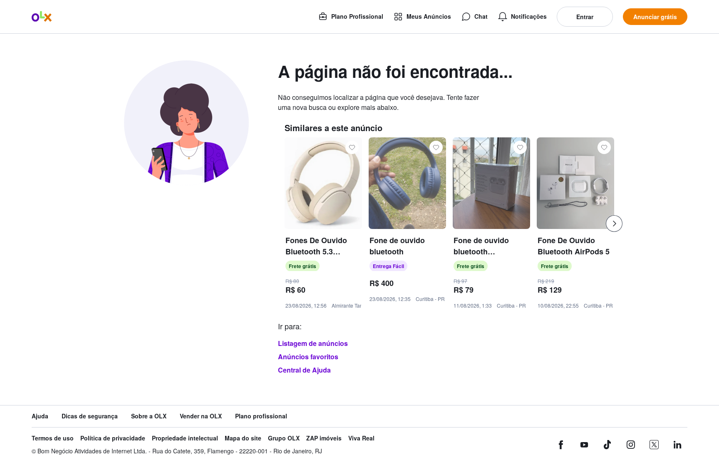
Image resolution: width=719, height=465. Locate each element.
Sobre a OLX (148, 416)
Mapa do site (243, 438)
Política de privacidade (112, 438)
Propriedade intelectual (185, 438)
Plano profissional (261, 416)
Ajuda (40, 416)
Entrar (584, 16)
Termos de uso (53, 438)
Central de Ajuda (304, 370)
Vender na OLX (201, 416)
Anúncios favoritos (308, 356)
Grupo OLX (284, 438)
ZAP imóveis (324, 438)
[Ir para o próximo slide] (614, 223)
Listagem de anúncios (313, 343)
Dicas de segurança (90, 416)
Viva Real (361, 438)
